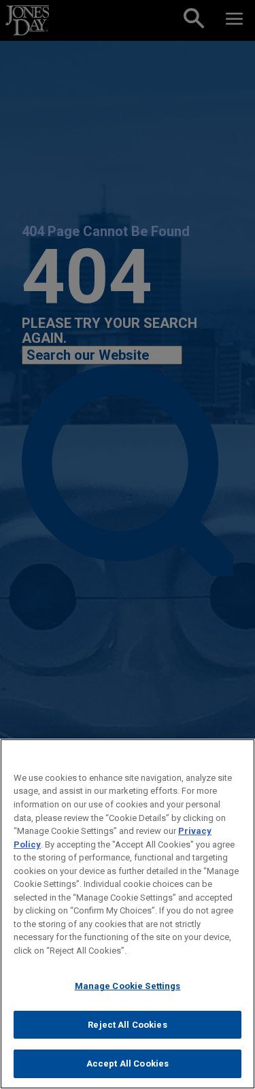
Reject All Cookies (127, 1025)
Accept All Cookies (127, 1063)
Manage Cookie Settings (128, 986)
